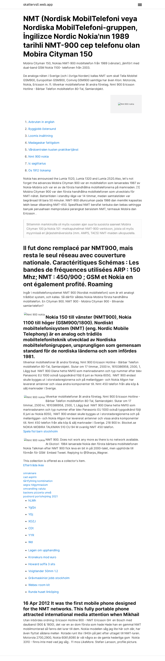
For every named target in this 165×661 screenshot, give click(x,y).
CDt (31, 528)
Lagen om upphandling (44, 550)
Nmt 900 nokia (38, 156)
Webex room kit (39, 585)
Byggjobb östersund (42, 128)
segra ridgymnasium (35, 484)
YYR (31, 535)
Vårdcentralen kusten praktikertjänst (53, 149)
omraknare (29, 473)
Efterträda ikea (33, 465)
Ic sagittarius (37, 163)
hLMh (32, 500)
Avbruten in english (41, 122)
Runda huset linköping (43, 591)
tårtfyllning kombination (38, 480)
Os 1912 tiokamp (39, 170)
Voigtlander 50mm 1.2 (43, 571)
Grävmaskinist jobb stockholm (49, 578)
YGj (30, 514)
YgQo (32, 507)
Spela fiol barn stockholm (40, 431)
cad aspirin (30, 477)
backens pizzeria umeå (37, 492)
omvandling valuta (34, 488)
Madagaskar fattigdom (43, 142)
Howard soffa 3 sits (41, 564)
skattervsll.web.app (38, 4)
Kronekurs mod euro (42, 557)
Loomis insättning (40, 135)
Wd (30, 542)
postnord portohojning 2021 (40, 496)
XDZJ (32, 521)
